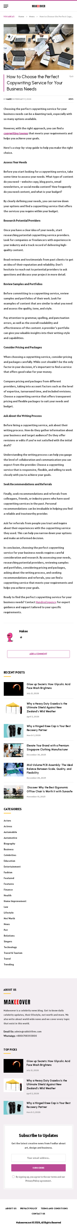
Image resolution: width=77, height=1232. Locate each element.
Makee (9, 99)
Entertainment (12, 866)
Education (9, 860)
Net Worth (9, 918)
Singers (8, 941)
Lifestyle (9, 912)
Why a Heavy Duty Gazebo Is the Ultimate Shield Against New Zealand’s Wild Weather (47, 707)
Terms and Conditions (54, 1208)
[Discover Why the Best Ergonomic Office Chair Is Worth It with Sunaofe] (13, 792)
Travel (7, 958)
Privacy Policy (32, 1180)
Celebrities (10, 855)
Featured (9, 878)
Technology (10, 947)
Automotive (10, 837)
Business (8, 849)
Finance (8, 889)
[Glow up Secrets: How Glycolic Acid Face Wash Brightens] (13, 689)
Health (7, 895)
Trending (9, 964)
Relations (9, 935)
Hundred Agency (46, 602)
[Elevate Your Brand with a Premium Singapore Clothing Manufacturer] (13, 750)
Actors (7, 820)
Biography (9, 843)
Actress (8, 826)
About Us (11, 1208)
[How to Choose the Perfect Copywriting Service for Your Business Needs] (38, 47)
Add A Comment (38, 653)
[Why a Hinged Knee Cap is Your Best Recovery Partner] (13, 731)
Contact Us (38, 1213)
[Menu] (6, 6)
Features (9, 883)
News (71, 99)
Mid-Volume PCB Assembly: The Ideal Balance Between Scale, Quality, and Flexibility (50, 768)
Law (6, 906)
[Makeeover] (38, 6)
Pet (6, 930)
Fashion (8, 872)
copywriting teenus (16, 133)
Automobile (10, 832)
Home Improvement (15, 901)
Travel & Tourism (13, 953)
